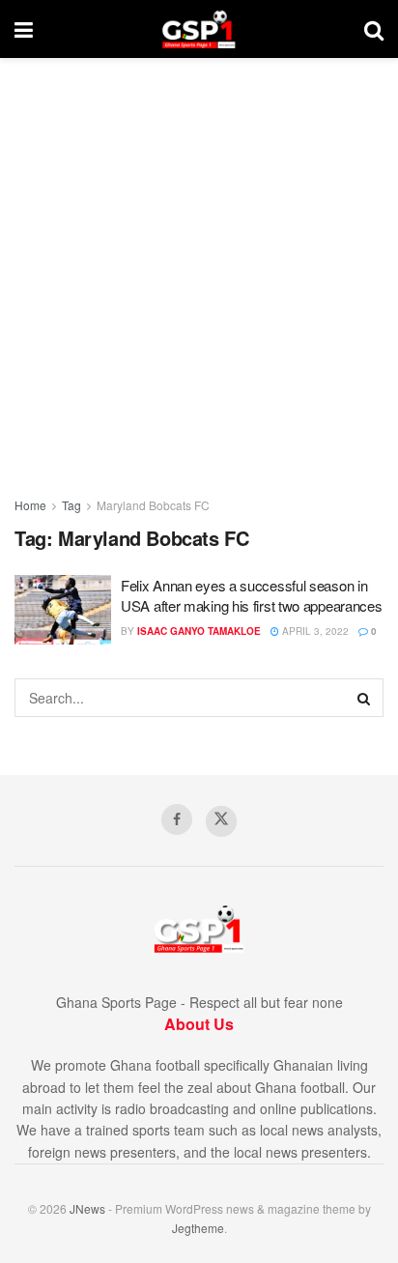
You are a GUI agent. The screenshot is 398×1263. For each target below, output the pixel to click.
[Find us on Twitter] (221, 821)
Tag (71, 505)
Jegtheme (198, 1228)
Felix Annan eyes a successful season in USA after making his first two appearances (251, 595)
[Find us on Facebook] (176, 819)
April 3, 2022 (314, 631)
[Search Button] (374, 29)
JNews (87, 1208)
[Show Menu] (23, 29)
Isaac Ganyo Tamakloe (199, 631)
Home (30, 505)
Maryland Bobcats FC (153, 505)
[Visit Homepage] (198, 29)
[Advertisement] (199, 267)
